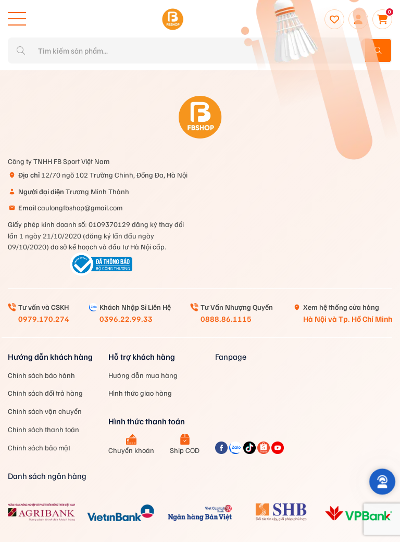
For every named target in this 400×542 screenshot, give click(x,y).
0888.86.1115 (226, 318)
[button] (382, 481)
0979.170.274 (43, 318)
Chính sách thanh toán (43, 429)
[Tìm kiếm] (378, 50)
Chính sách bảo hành (41, 375)
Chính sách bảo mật (39, 447)
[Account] (358, 19)
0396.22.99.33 (126, 318)
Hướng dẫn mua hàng (143, 375)
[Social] (222, 451)
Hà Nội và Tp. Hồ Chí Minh (347, 318)
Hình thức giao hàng (140, 392)
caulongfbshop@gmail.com (70, 207)
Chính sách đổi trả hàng (45, 392)
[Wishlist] (334, 19)
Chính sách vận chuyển (45, 411)
